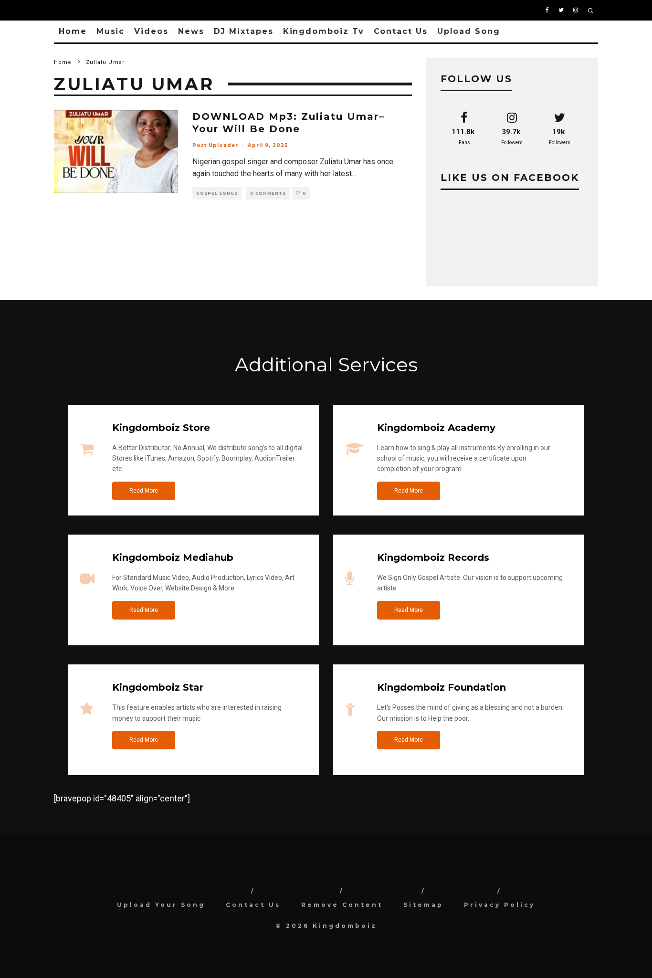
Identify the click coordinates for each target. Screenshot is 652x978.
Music (110, 31)
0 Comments (268, 193)
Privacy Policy (499, 904)
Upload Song (468, 31)
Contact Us (401, 31)
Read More (143, 490)
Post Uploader (215, 145)
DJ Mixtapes (243, 31)
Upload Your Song (161, 904)
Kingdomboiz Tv (323, 31)
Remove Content (342, 904)
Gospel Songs (217, 193)
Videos (151, 31)
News (191, 31)
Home (73, 31)
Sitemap (423, 904)
